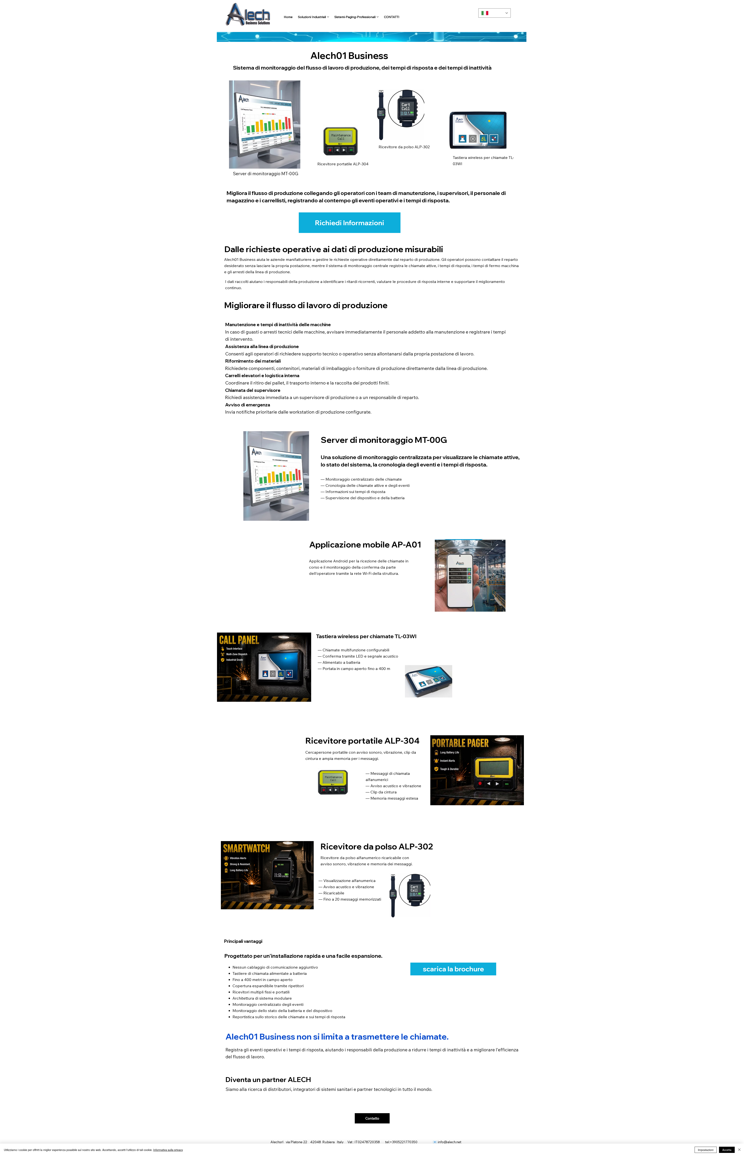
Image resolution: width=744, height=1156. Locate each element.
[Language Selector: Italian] (494, 13)
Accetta (726, 1150)
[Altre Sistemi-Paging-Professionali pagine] (378, 17)
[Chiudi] (739, 1150)
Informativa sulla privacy (168, 1150)
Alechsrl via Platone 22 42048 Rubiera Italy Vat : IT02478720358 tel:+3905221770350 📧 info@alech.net (367, 1142)
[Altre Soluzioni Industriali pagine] (328, 17)
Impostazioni (705, 1150)
